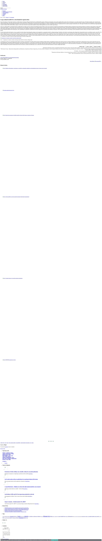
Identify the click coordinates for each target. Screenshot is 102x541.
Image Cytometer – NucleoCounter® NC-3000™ (15, 501)
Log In (4, 3)
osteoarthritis (18, 442)
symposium (14, 517)
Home (4, 1)
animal (1, 442)
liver (75, 516)
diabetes (39, 516)
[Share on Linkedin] (51, 441)
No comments (11, 17)
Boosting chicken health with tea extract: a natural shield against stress (16, 509)
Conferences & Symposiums (7, 11)
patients (93, 516)
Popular (6, 463)
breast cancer (22, 516)
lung (77, 516)
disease (45, 516)
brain (19, 516)
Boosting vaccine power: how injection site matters (13, 510)
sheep (33, 442)
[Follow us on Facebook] (3, 523)
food (58, 516)
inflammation (70, 516)
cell (28, 516)
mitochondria (79, 516)
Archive (4, 14)
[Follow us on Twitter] (5, 523)
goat (5, 442)
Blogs (4, 15)
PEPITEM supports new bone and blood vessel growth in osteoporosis (16, 507)
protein (97, 516)
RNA (3, 517)
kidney (74, 516)
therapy (17, 517)
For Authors (5, 4)
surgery (10, 517)
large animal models (12, 442)
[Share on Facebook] (48, 441)
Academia (4, 13)
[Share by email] (53, 441)
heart (64, 516)
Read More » (31, 473)
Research (4, 10)
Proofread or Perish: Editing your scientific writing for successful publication (21, 471)
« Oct (3, 537)
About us (4, 2)
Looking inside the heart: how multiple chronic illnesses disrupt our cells (17, 508)
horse (7, 442)
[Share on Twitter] (50, 441)
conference (35, 516)
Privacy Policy (5, 6)
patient (90, 516)
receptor (100, 516)
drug (51, 516)
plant (95, 516)
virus (27, 517)
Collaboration (5, 5)
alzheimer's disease (7, 516)
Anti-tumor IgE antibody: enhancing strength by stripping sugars (15, 511)
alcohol (3, 516)
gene (60, 516)
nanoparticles (83, 516)
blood (15, 516)
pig (30, 442)
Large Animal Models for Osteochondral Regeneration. (9, 57)
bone (16, 516)
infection (66, 516)
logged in (6, 446)
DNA (49, 516)
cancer (26, 516)
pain (88, 516)
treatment (21, 517)
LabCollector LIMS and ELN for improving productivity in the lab (19, 494)
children (31, 516)
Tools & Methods (5, 12)
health (62, 516)
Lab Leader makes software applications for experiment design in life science (21, 479)
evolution (55, 516)
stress (8, 517)
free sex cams (2, 448)
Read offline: (92, 61)
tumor (25, 517)
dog (3, 442)
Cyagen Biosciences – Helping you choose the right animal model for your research (23, 486)
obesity (87, 516)
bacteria (12, 516)
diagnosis (42, 516)
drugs (53, 516)
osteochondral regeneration (25, 442)
